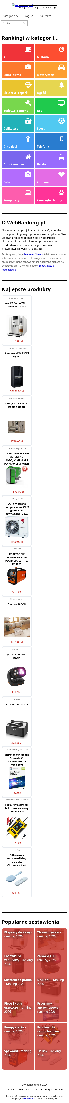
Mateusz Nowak (29, 1098)
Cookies (38, 1089)
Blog (27, 16)
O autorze (45, 16)
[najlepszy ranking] (22, 5)
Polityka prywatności (19, 1089)
